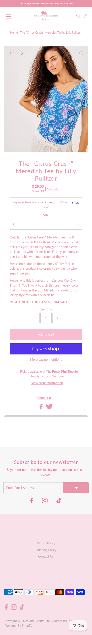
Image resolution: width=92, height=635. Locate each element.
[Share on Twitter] (49, 408)
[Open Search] (78, 16)
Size (46, 215)
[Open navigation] (12, 16)
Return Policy (46, 543)
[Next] (22, 53)
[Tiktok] (58, 502)
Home (14, 32)
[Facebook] (31, 502)
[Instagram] (45, 502)
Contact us (44, 398)
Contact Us (46, 556)
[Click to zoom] (81, 53)
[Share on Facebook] (42, 408)
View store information (47, 383)
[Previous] (11, 53)
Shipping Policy (46, 550)
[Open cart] (86, 16)
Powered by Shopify (18, 625)
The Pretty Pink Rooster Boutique (52, 621)
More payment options (46, 359)
